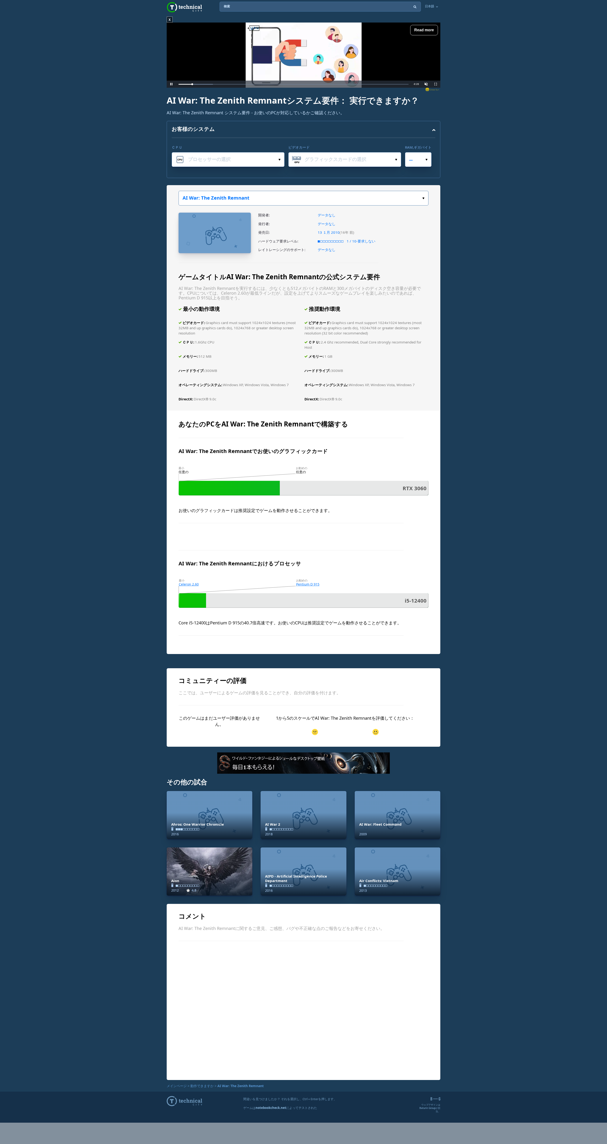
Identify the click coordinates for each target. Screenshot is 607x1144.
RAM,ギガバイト (418, 147)
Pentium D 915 (307, 584)
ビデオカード (299, 147)
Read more (424, 30)
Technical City (184, 7)
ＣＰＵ (177, 147)
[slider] (294, 84)
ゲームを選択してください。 (303, 198)
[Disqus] (303, 1010)
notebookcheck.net (271, 1108)
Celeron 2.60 (189, 584)
